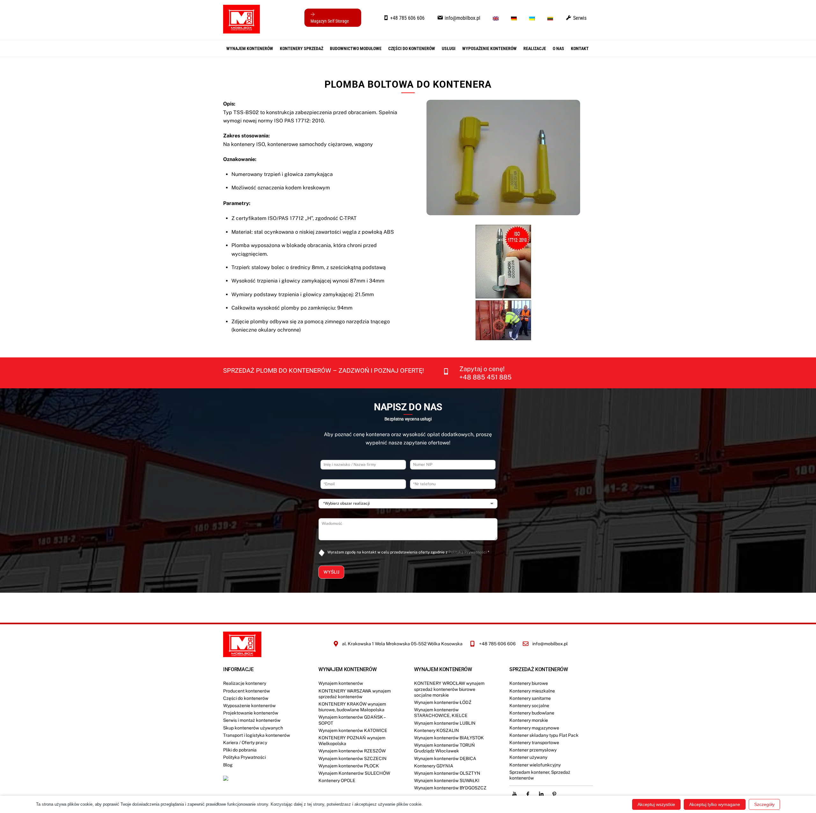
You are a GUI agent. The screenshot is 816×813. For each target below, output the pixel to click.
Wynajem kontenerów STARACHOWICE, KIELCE (441, 712)
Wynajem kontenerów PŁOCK (348, 765)
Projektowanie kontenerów (250, 712)
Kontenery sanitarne (530, 698)
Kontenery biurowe (528, 683)
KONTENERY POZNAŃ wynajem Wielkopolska (351, 740)
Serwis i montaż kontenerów (251, 720)
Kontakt (580, 48)
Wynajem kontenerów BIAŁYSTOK (449, 737)
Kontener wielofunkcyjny (535, 764)
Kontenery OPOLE (336, 780)
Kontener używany (528, 757)
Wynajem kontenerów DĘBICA (445, 758)
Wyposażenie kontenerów (489, 48)
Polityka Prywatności (244, 757)
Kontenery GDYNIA (433, 765)
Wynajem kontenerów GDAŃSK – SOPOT (351, 719)
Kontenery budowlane (531, 712)
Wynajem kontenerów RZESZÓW (352, 750)
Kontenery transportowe (534, 742)
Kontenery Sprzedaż (301, 48)
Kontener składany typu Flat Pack (544, 735)
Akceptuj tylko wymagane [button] (714, 804)
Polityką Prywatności (467, 552)
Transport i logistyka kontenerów (256, 735)
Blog (228, 764)
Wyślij (331, 572)
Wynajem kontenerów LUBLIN (445, 723)
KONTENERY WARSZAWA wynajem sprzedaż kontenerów (354, 693)
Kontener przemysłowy (533, 749)
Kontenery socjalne (529, 705)
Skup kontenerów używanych (253, 727)
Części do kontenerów (245, 698)
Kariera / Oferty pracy (245, 742)
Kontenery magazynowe (534, 727)
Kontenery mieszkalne (532, 690)
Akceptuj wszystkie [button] (656, 804)
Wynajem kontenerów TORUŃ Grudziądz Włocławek (444, 748)
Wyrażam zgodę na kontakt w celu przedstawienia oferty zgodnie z (408, 552)
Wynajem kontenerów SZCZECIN (352, 758)
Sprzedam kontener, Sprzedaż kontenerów (539, 775)
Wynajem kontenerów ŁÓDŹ (442, 702)
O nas (558, 48)
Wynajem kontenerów (249, 48)
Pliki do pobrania (240, 749)
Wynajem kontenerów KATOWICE (352, 730)
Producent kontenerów (246, 690)
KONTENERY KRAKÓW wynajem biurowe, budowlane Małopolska (352, 706)
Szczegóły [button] (764, 804)
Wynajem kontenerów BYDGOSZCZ (450, 787)
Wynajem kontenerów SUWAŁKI (446, 780)
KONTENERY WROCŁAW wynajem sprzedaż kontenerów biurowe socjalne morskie (449, 689)
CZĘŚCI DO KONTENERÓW (411, 48)
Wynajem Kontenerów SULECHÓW (354, 773)
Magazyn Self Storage (329, 21)
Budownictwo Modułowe (356, 48)
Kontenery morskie (528, 720)
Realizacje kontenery (244, 683)
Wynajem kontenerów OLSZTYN (447, 773)
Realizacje (534, 48)
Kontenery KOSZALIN (436, 730)
